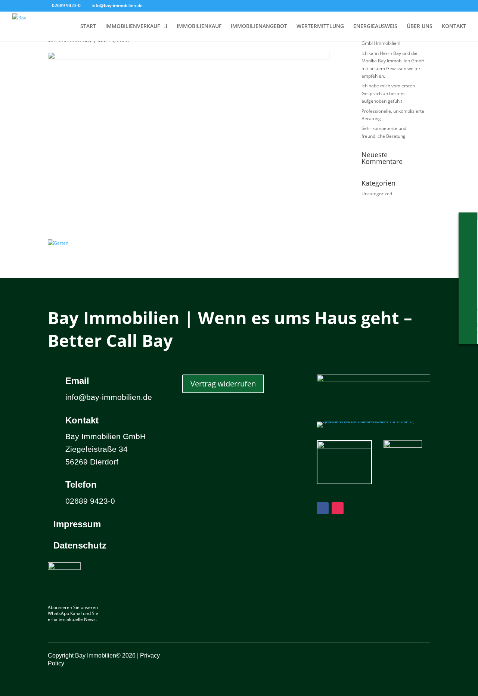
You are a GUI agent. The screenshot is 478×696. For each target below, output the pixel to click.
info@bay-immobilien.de (108, 397)
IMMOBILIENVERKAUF (132, 26)
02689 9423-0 (66, 5)
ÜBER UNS (419, 26)
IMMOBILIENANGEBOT (259, 26)
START (88, 26)
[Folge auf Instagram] (338, 508)
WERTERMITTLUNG (320, 26)
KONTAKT (454, 26)
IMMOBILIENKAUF (199, 26)
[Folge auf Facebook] (323, 508)
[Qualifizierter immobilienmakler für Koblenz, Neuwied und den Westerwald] (373, 421)
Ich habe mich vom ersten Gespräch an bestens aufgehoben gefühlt (388, 93)
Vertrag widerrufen (223, 384)
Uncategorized (376, 193)
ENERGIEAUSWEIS (375, 26)
